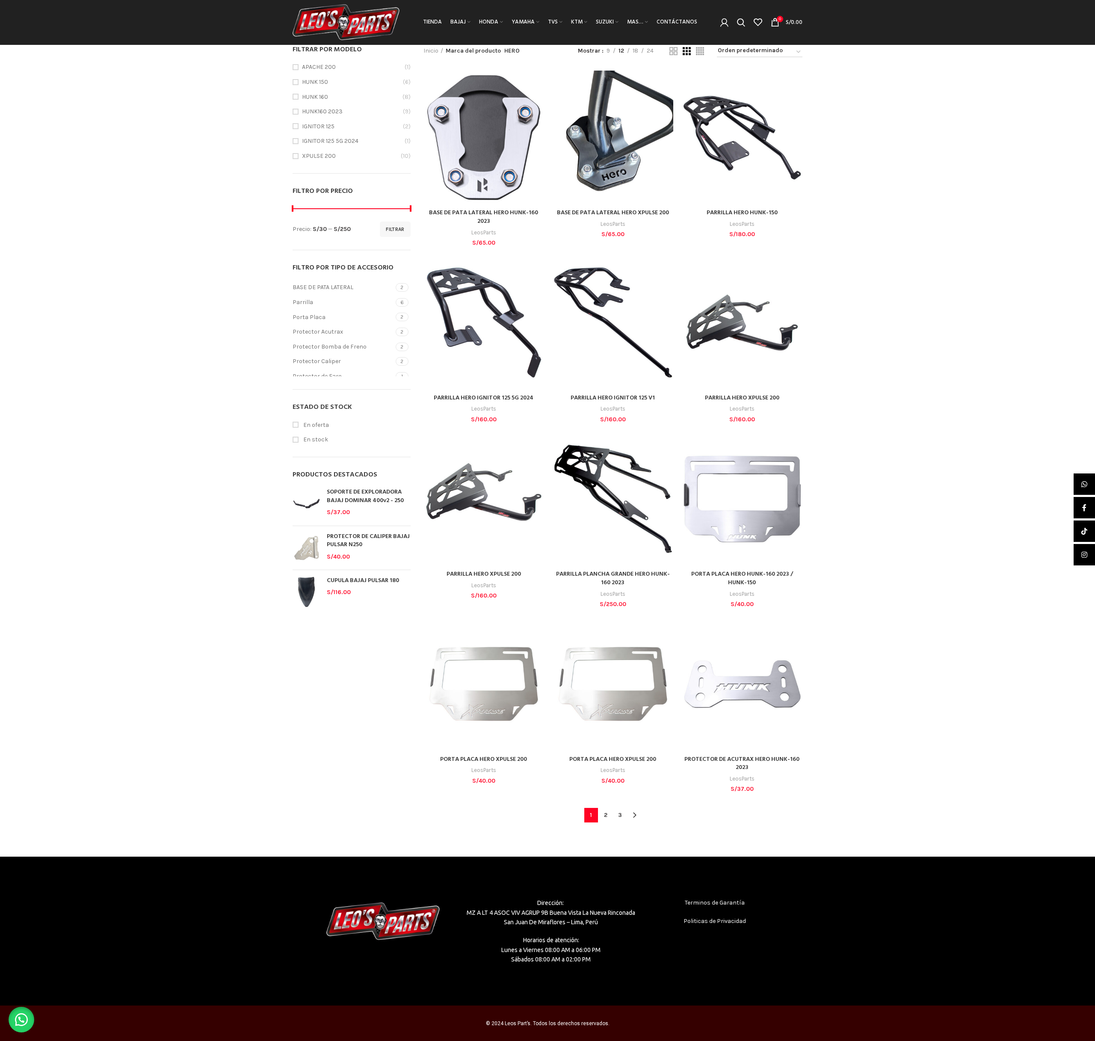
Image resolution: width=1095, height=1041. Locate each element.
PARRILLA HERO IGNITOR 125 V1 (613, 398)
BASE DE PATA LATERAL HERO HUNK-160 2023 (483, 217)
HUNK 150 (315, 82)
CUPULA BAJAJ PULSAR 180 (363, 581)
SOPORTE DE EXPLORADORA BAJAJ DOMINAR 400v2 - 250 (365, 496)
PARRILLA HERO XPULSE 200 (742, 398)
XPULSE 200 (319, 156)
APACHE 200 (319, 67)
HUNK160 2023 (322, 111)
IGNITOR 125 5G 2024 (330, 141)
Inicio (430, 50)
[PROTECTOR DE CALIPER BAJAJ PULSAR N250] (306, 547)
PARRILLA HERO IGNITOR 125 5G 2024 (483, 398)
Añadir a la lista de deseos (537, 123)
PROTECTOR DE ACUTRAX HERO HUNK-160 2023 (741, 763)
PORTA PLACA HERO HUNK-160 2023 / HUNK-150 (742, 578)
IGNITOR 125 (318, 126)
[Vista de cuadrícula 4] (700, 51)
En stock (315, 439)
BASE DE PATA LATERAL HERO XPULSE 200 (613, 213)
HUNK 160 (315, 97)
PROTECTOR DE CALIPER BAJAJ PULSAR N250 (368, 540)
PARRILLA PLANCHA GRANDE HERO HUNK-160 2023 (613, 578)
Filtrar (395, 229)
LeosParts (483, 232)
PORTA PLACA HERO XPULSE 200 (483, 759)
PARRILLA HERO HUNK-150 (742, 213)
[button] (21, 1019)
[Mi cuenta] (724, 22)
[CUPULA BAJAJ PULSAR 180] (306, 592)
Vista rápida (537, 103)
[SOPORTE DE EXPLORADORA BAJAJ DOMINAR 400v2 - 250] (306, 503)
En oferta (315, 425)
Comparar (537, 84)
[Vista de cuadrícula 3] (687, 51)
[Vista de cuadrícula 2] (673, 51)
